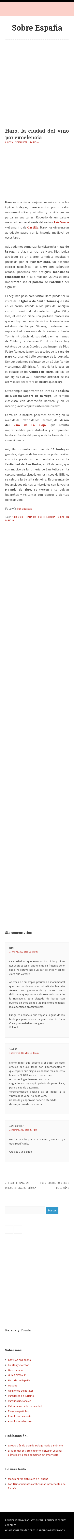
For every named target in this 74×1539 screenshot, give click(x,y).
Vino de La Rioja (30, 425)
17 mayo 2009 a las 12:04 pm (23, 951)
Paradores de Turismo (21, 1396)
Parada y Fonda (18, 1330)
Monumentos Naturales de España (28, 1479)
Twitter (17, 10)
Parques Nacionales (19, 1401)
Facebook (9, 10)
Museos (12, 1385)
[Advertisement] (37, 81)
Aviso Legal (37, 1520)
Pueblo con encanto (20, 1416)
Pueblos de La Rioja (44, 517)
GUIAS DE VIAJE (17, 1375)
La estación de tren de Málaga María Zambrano (35, 1445)
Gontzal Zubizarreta (16, 142)
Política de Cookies (56, 1520)
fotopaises (24, 509)
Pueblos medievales (20, 1421)
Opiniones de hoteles (21, 1390)
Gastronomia (15, 1370)
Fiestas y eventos (18, 1365)
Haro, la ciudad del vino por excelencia (37, 134)
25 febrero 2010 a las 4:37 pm (23, 1129)
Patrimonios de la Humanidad (25, 1406)
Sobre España (37, 27)
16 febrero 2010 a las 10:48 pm (24, 1052)
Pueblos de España (22, 517)
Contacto (10, 1525)
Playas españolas (18, 1411)
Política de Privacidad (17, 1520)
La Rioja (34, 142)
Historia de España (19, 1380)
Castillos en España (19, 1360)
